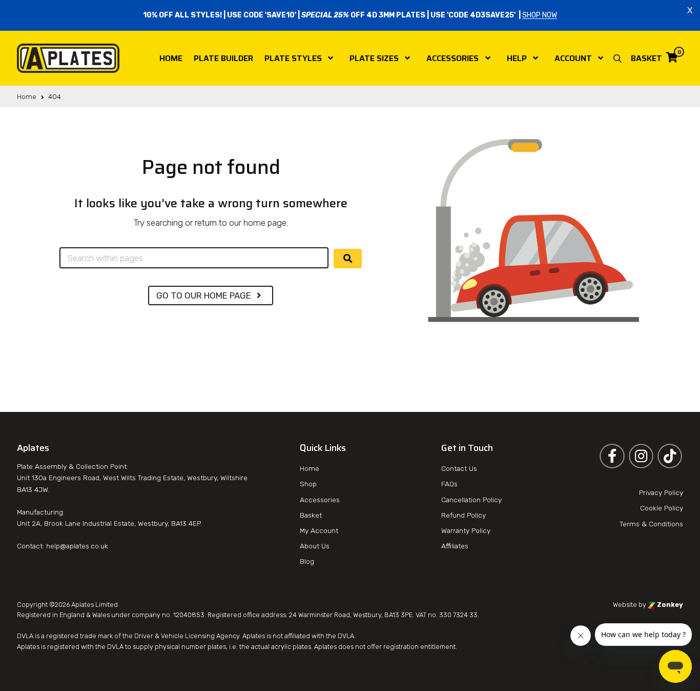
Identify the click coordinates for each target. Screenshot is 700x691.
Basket (311, 515)
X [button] (689, 10)
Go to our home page (204, 295)
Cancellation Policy (471, 500)
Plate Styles (293, 58)
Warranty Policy (465, 530)
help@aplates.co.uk (77, 546)
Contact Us (459, 468)
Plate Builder (223, 58)
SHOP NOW (539, 15)
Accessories (452, 58)
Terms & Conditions (651, 524)
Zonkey (669, 604)
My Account (319, 530)
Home (170, 58)
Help (517, 58)
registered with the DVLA (85, 646)
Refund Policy (463, 515)
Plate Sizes (374, 58)
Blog (307, 561)
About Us (315, 546)
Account (573, 58)
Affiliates (454, 546)
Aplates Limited (94, 604)
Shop (308, 484)
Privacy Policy (661, 492)
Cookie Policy (661, 508)
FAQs (449, 484)
